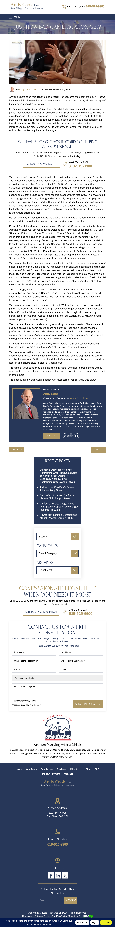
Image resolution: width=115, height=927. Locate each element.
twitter (65, 875)
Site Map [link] (56, 916)
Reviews (61, 769)
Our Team (31, 769)
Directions (75, 769)
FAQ (97, 769)
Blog (88, 769)
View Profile (51, 436)
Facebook (51, 875)
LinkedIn (58, 875)
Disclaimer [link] (28, 916)
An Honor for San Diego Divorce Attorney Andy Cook (57, 489)
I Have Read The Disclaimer (27, 705)
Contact (68, 774)
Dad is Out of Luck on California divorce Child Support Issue (57, 497)
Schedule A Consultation (41, 163)
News (35, 89)
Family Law (47, 769)
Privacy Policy (29, 701)
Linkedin (65, 435)
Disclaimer (17, 701)
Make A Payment (51, 774)
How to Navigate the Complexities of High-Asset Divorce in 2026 (58, 516)
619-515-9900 (95, 6)
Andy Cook (24, 89)
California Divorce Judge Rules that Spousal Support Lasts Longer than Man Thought (59, 506)
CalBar (70, 435)
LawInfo (76, 435)
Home (19, 769)
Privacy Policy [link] (42, 916)
